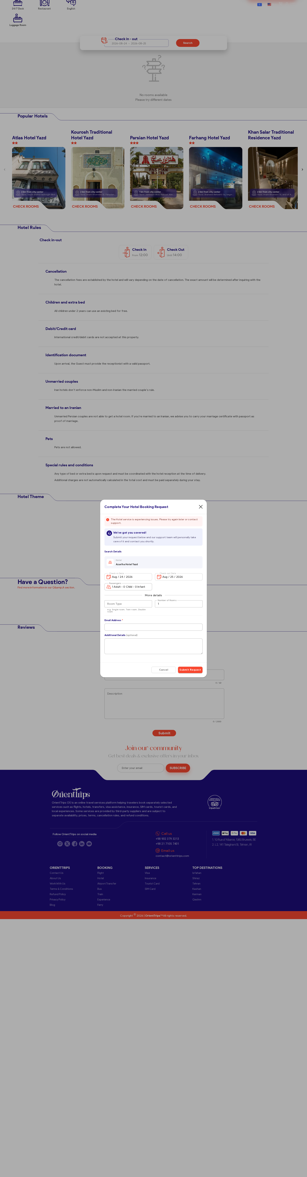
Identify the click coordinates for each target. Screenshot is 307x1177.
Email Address (113, 620)
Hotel (119, 560)
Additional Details (121, 635)
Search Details (113, 551)
